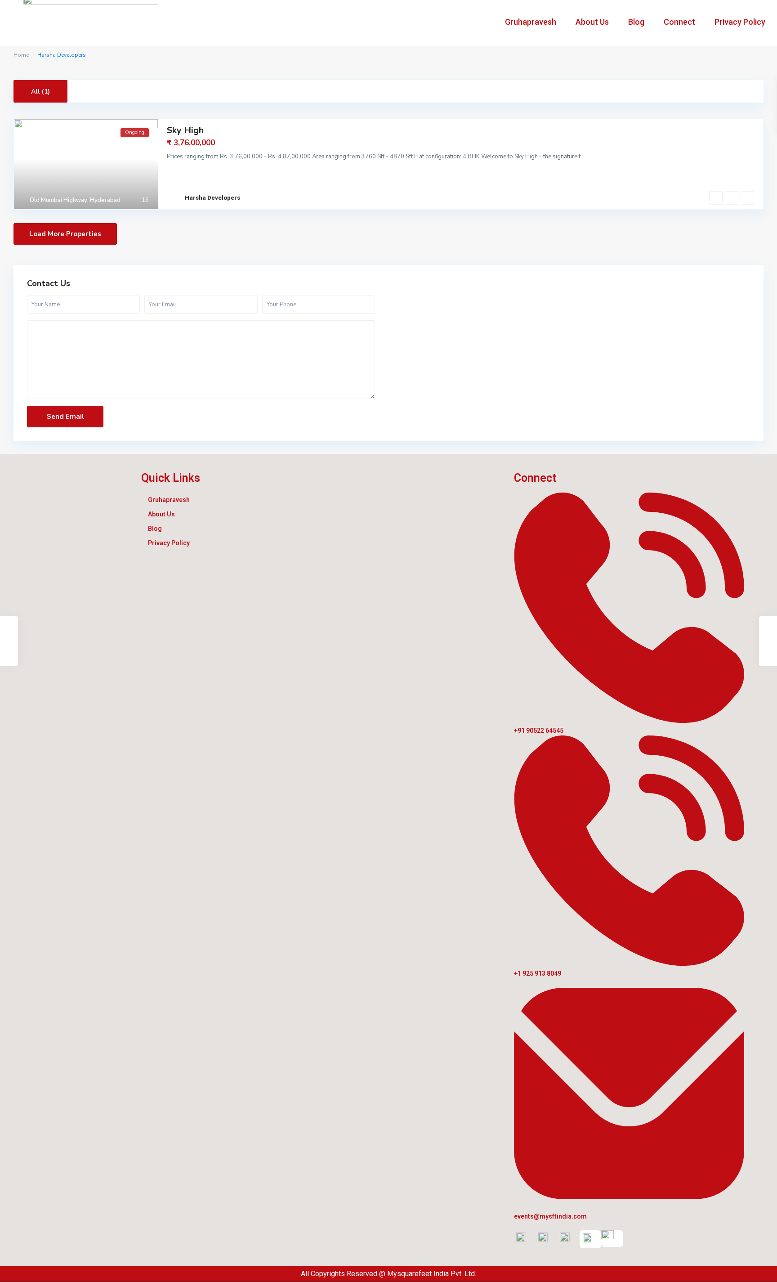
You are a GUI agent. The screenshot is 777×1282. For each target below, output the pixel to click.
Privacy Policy (739, 22)
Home (21, 54)
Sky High (185, 130)
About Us (592, 22)
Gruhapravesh (530, 22)
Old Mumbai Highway (58, 200)
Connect (679, 22)
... (584, 156)
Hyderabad (105, 200)
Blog (636, 22)
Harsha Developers (212, 197)
